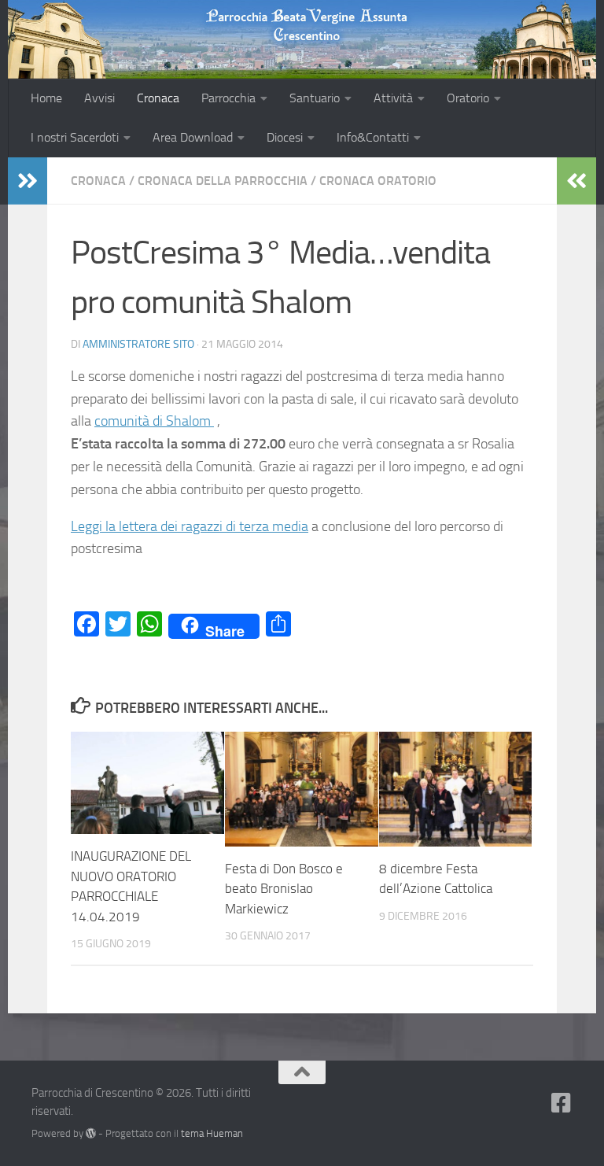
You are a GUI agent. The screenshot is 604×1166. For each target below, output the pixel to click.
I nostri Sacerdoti (75, 137)
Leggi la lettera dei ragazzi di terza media (189, 526)
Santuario (314, 97)
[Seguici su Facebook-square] (562, 1103)
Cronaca (158, 97)
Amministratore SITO (138, 344)
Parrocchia (228, 97)
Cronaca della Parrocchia (223, 180)
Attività (393, 97)
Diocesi (285, 137)
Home (46, 97)
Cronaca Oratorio (377, 180)
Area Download (193, 137)
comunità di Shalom (154, 421)
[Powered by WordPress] (91, 1133)
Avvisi (99, 97)
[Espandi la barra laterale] (27, 181)
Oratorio (468, 97)
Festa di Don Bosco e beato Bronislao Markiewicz (284, 889)
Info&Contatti (373, 137)
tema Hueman (212, 1133)
